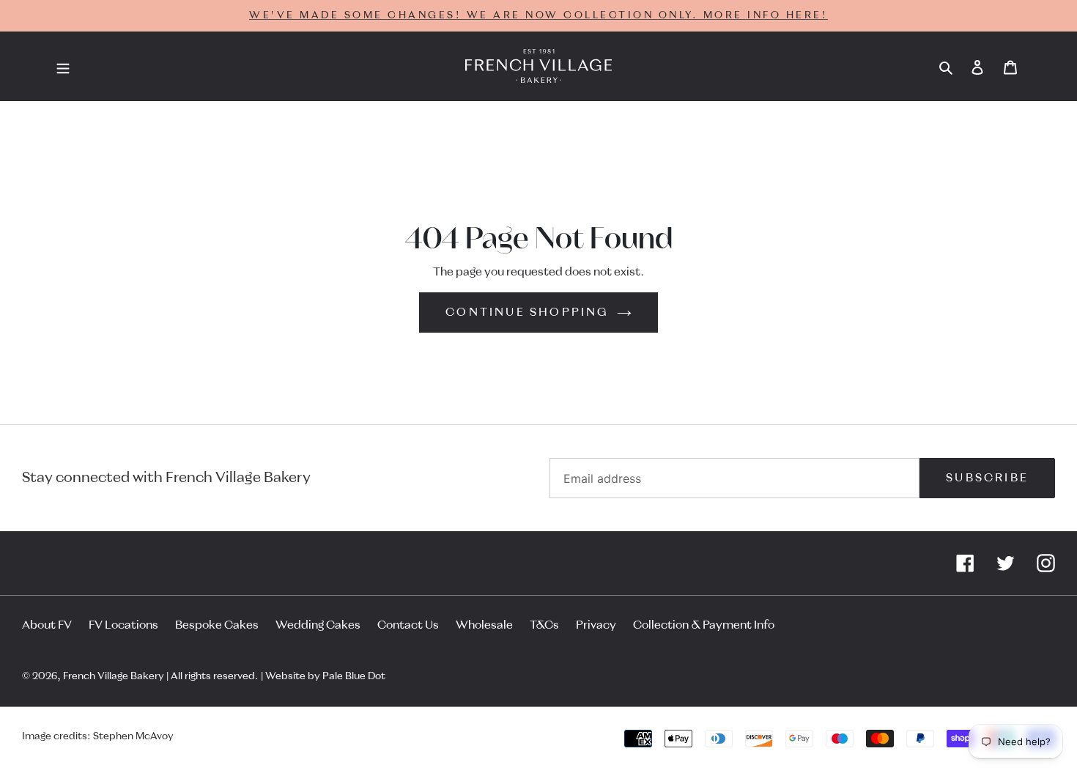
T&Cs (544, 625)
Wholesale (484, 625)
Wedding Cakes (317, 625)
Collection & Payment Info (703, 625)
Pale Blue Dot (353, 676)
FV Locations (123, 625)
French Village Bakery (113, 676)
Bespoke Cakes (217, 625)
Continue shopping (527, 312)
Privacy (596, 625)
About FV (47, 625)
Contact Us (408, 625)
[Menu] (63, 66)
